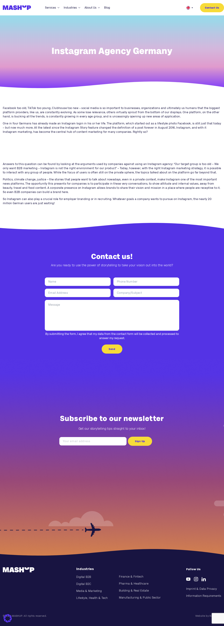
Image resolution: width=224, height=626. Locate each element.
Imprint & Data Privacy (201, 588)
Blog (107, 7)
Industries (70, 7)
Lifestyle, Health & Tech (92, 597)
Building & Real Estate (134, 590)
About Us (90, 7)
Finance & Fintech (131, 576)
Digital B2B (83, 576)
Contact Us (212, 7)
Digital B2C (83, 583)
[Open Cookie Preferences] (8, 618)
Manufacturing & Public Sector (140, 597)
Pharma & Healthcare (134, 583)
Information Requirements (203, 595)
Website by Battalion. (208, 615)
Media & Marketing (89, 590)
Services (50, 7)
